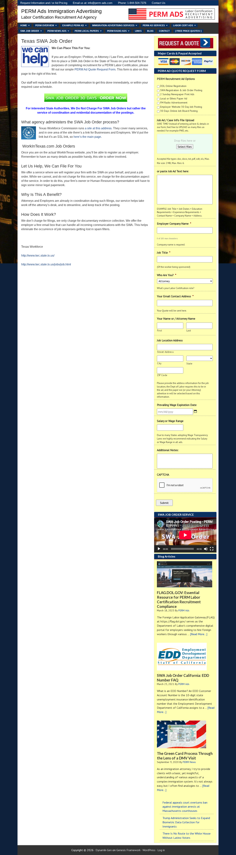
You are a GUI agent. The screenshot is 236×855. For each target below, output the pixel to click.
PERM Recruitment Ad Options (176, 79)
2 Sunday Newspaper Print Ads (177, 94)
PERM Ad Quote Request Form (94, 69)
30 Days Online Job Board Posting (179, 110)
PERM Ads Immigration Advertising (61, 11)
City (159, 363)
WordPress (149, 850)
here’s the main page (87, 136)
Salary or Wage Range (170, 421)
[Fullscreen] (212, 549)
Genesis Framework (128, 850)
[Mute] (206, 549)
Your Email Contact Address (175, 296)
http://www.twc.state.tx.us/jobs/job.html (46, 264)
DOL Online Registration (173, 86)
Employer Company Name (174, 223)
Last (188, 330)
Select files (185, 146)
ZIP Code (162, 375)
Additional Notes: (168, 450)
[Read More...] (198, 634)
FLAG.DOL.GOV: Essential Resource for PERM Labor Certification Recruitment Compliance (179, 599)
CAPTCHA (163, 474)
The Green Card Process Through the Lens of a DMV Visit (185, 755)
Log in (161, 850)
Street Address (165, 352)
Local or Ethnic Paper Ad (173, 98)
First (159, 330)
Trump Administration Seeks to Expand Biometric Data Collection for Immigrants (186, 822)
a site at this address (98, 128)
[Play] (159, 549)
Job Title (163, 252)
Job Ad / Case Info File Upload (175, 120)
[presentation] (185, 485)
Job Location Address (170, 340)
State (189, 363)
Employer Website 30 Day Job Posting (181, 106)
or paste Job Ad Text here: (173, 171)
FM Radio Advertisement (173, 102)
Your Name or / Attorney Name (176, 318)
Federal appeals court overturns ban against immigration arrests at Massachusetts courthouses (184, 807)
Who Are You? (166, 275)
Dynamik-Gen (104, 850)
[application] (185, 535)
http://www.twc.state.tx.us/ (37, 255)
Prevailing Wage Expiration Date (177, 405)
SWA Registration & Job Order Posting (181, 90)
